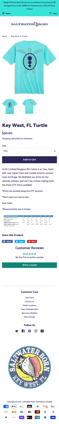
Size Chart (29, 297)
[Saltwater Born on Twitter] (16, 331)
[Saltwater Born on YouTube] (42, 331)
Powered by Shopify (44, 401)
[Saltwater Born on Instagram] (35, 331)
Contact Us (29, 301)
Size (4, 146)
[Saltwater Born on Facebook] (23, 331)
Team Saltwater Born (29, 309)
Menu (8, 13)
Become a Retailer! (29, 313)
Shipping (6, 138)
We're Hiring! (29, 317)
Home (4, 36)
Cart (55, 13)
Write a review (29, 265)
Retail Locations (29, 305)
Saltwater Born (29, 401)
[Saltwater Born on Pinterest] (29, 331)
